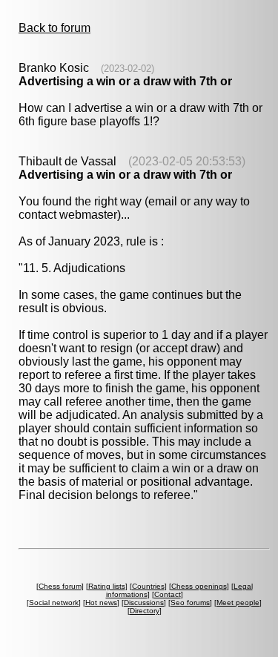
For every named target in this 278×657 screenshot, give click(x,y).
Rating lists (106, 586)
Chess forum (60, 586)
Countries (148, 586)
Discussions (144, 602)
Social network (54, 602)
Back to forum (54, 28)
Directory (144, 611)
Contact (167, 594)
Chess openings (199, 586)
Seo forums (190, 602)
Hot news (101, 602)
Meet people (237, 602)
